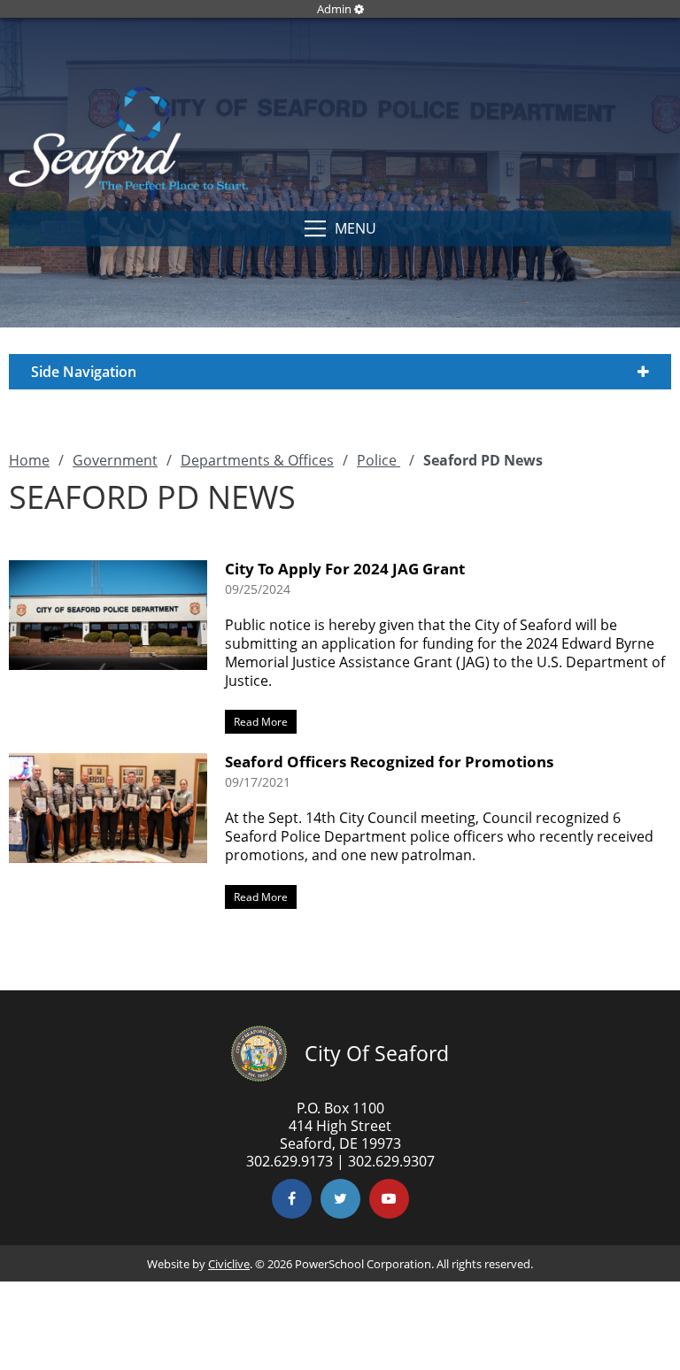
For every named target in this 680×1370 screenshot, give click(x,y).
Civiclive (229, 1264)
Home (29, 460)
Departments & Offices (257, 460)
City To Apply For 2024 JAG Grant (345, 568)
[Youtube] (389, 1199)
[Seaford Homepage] (128, 185)
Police (378, 460)
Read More (256, 719)
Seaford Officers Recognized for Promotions (389, 761)
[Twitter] (340, 1199)
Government (115, 460)
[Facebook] (292, 1199)
